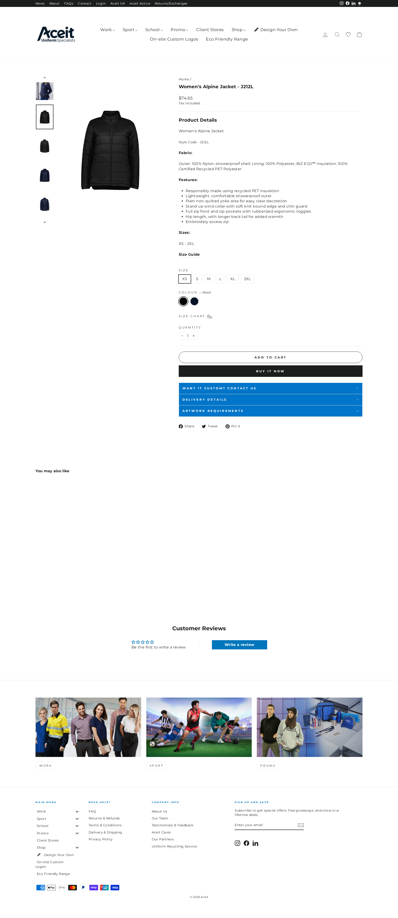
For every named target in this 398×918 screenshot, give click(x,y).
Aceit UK (117, 3)
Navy (194, 301)
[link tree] (360, 4)
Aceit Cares (161, 832)
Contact (84, 3)
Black (183, 301)
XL (232, 279)
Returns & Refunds (104, 818)
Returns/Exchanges (171, 3)
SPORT (157, 765)
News (40, 3)
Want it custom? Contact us (219, 388)
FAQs (68, 3)
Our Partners (163, 839)
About (54, 3)
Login (101, 3)
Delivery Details (204, 399)
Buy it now (270, 371)
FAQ (92, 811)
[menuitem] (107, 30)
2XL (247, 279)
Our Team (160, 818)
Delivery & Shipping (105, 832)
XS (184, 279)
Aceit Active (140, 3)
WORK (45, 765)
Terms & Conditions (105, 825)
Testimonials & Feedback (172, 825)
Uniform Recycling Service (174, 846)
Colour (195, 292)
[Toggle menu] (77, 811)
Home (184, 79)
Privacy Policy (101, 839)
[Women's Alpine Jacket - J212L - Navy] (45, 586)
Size (184, 270)
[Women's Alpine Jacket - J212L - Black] (38, 586)
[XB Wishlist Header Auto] (348, 35)
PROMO (268, 765)
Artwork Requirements (213, 411)
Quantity (190, 327)
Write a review (240, 644)
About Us (159, 811)
